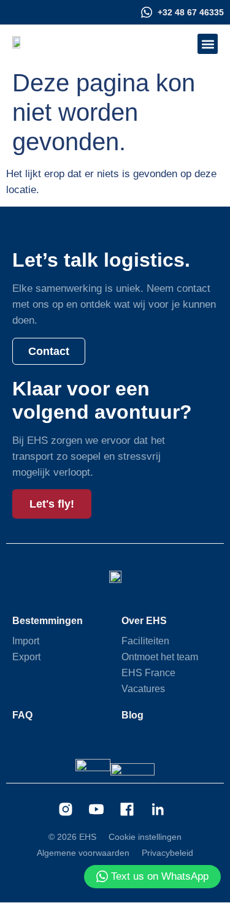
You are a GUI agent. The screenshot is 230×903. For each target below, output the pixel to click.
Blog (132, 715)
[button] (207, 44)
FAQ (22, 715)
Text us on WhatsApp (160, 876)
